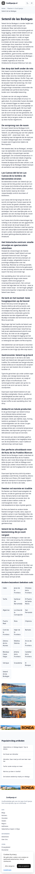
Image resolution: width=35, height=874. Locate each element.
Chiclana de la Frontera (28, 590)
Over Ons (5, 839)
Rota (15, 621)
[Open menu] (31, 3)
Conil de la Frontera (6, 632)
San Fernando (28, 611)
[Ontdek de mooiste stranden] (17, 688)
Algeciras (6, 610)
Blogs (3, 813)
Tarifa (5, 599)
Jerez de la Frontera (17, 590)
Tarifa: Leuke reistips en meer (13, 766)
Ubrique (6, 663)
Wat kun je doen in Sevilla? (12, 771)
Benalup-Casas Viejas (6, 654)
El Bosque (28, 664)
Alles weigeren (10, 866)
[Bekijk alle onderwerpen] (17, 713)
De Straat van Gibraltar (10, 754)
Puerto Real (5, 622)
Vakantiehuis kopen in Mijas (11, 829)
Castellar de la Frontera (28, 654)
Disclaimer (5, 850)
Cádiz (5, 588)
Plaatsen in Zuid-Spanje (15, 8)
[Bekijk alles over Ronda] (17, 727)
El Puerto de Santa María (28, 601)
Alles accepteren (23, 866)
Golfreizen (5, 826)
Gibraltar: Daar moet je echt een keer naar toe (17, 760)
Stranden (5, 818)
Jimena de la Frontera (17, 654)
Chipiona (28, 621)
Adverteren (5, 837)
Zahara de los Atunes (5, 643)
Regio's (4, 823)
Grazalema (18, 663)
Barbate (28, 630)
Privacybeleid (6, 847)
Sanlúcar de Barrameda (18, 601)
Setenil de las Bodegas (6, 674)
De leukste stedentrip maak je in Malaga (16, 777)
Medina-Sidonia (17, 642)
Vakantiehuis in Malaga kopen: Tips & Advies (15, 748)
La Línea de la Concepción (18, 612)
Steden (4, 821)
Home (3, 8)
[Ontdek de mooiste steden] (17, 701)
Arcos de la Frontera (28, 643)
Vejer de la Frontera (17, 632)
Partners (4, 815)
